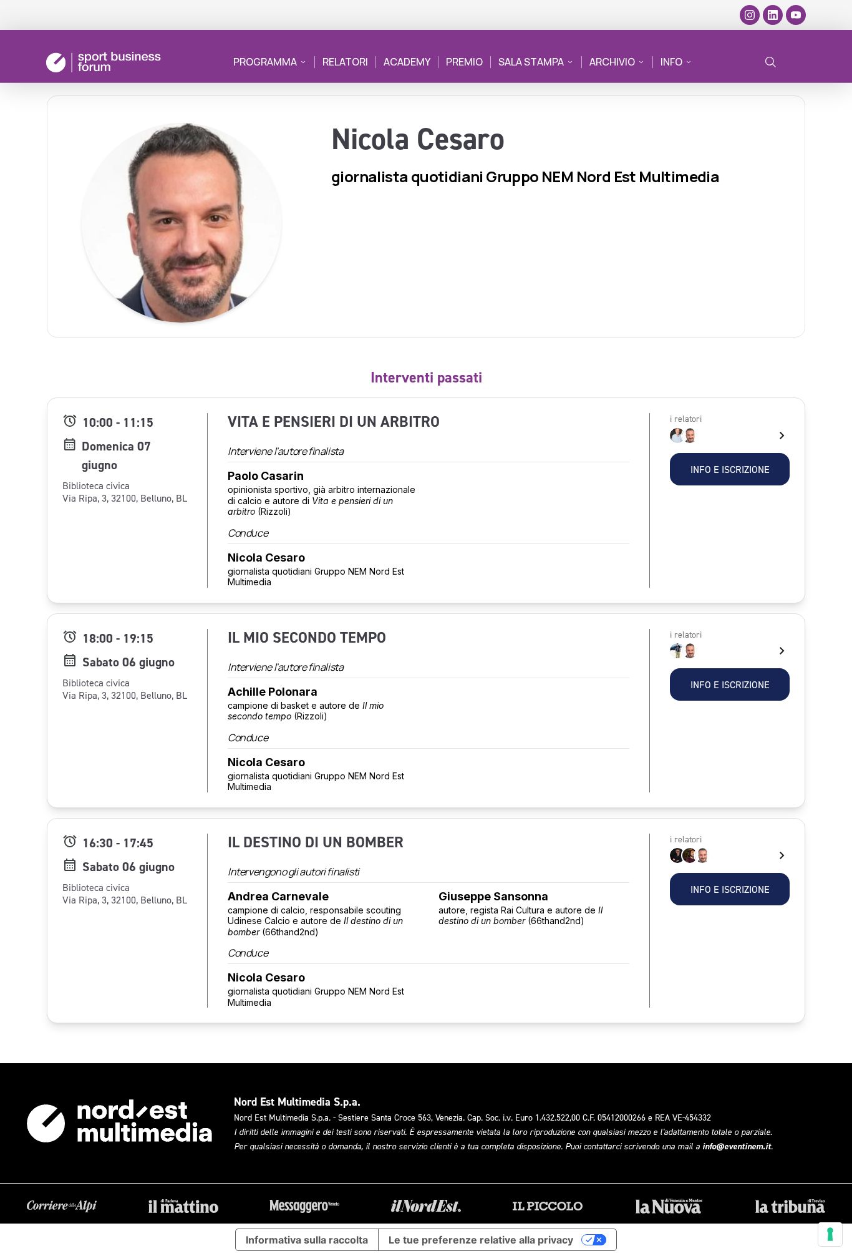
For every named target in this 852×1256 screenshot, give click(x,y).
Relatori (345, 62)
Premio (464, 62)
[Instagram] (750, 15)
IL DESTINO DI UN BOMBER (316, 842)
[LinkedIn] (773, 15)
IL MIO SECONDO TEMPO (307, 637)
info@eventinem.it (736, 1146)
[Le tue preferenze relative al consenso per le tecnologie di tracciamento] (830, 1234)
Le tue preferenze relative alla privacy (481, 1240)
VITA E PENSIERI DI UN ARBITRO (334, 421)
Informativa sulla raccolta (307, 1240)
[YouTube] (796, 15)
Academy (407, 62)
